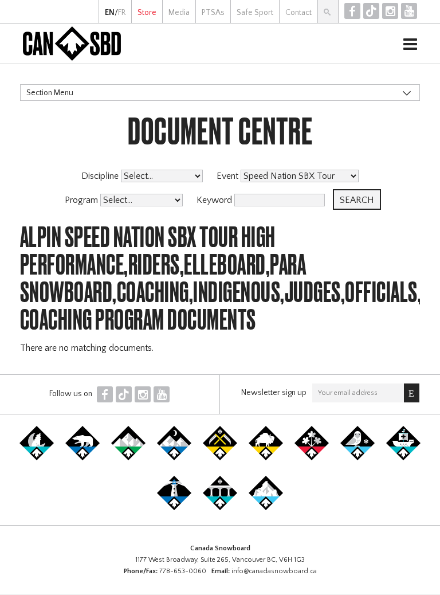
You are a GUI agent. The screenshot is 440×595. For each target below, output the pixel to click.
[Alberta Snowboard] (174, 458)
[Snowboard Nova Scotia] (174, 507)
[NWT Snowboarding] (82, 458)
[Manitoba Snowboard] (266, 458)
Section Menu (49, 92)
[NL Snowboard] (266, 507)
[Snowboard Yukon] (36, 458)
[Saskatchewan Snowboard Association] (220, 458)
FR (121, 12)
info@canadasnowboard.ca (274, 571)
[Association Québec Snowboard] (357, 458)
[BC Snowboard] (128, 458)
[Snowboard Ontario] (311, 458)
